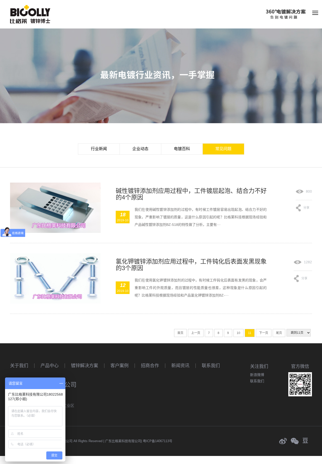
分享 (306, 207)
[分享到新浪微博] (283, 441)
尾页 (279, 333)
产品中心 (50, 365)
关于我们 (19, 365)
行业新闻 (99, 149)
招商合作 (150, 365)
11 (249, 333)
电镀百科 (182, 149)
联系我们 (211, 365)
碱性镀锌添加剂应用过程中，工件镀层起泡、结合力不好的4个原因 (191, 194)
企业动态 (140, 149)
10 (238, 333)
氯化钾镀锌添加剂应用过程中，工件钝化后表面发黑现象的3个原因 (191, 264)
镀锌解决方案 (84, 365)
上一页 (195, 333)
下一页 (263, 333)
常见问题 (223, 149)
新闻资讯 (180, 365)
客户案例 (119, 365)
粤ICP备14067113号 (157, 441)
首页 (180, 333)
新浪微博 (257, 375)
